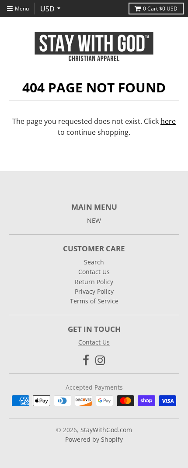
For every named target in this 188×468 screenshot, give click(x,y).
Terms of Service (94, 301)
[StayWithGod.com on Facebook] (86, 360)
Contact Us (94, 271)
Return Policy (94, 282)
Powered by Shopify (94, 439)
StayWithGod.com (106, 430)
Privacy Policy (94, 291)
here (168, 121)
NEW (94, 220)
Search (94, 262)
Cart (160, 8)
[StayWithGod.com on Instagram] (100, 360)
